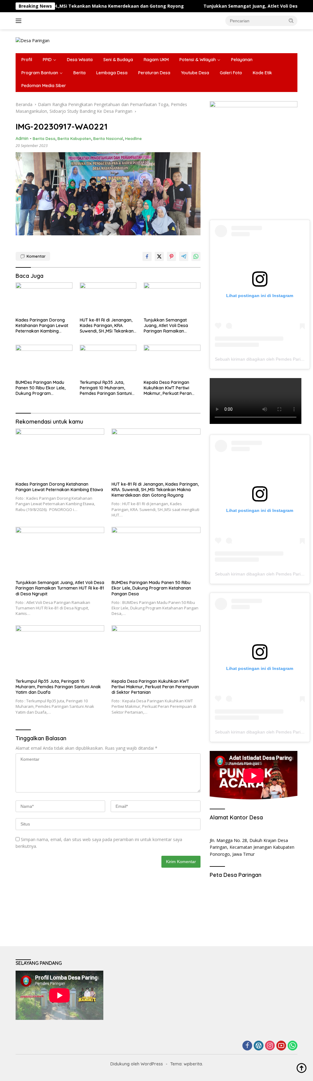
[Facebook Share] (147, 256)
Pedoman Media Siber (43, 85)
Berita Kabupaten (74, 138)
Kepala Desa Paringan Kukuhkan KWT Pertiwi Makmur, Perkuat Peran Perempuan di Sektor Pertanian (168, 388)
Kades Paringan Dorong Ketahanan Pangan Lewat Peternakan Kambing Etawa (42, 325)
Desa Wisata (80, 59)
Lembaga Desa (111, 72)
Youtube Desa (195, 72)
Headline (133, 138)
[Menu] (20, 21)
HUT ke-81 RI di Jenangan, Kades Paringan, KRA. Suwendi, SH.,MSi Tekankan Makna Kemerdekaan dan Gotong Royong (107, 325)
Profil (26, 59)
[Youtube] (281, 1046)
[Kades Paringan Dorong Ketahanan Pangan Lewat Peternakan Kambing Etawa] (44, 298)
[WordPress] (258, 1046)
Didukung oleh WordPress (136, 1064)
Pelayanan (241, 59)
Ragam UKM (156, 59)
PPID (47, 59)
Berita (79, 72)
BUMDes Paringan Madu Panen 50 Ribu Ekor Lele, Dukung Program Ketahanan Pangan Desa (41, 388)
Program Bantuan (39, 72)
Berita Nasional (108, 138)
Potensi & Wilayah (197, 59)
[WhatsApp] (292, 1046)
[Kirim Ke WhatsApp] (196, 256)
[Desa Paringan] (33, 40)
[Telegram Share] (183, 256)
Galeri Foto (231, 72)
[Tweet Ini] (159, 256)
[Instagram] (270, 1046)
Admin (22, 138)
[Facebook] (247, 1046)
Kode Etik (262, 72)
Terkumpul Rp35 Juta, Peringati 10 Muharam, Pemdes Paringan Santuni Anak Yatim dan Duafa (106, 388)
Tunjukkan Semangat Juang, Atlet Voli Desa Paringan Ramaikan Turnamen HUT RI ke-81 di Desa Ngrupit (169, 325)
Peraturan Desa (154, 72)
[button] (291, 20)
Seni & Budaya (118, 59)
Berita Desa (44, 138)
